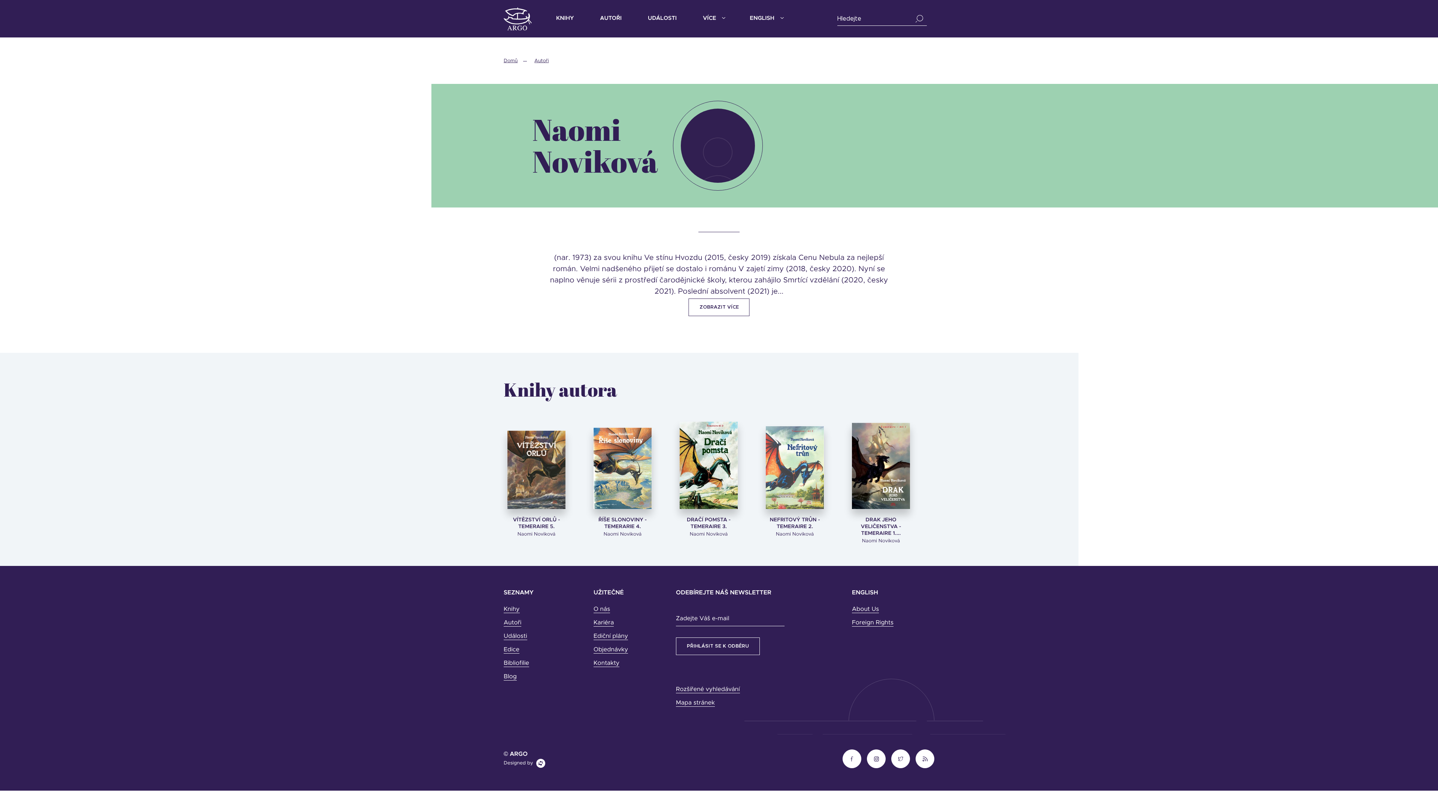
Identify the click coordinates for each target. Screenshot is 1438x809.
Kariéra (604, 623)
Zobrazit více (719, 307)
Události (662, 18)
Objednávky (611, 650)
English (762, 18)
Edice (511, 650)
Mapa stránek (695, 703)
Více (709, 18)
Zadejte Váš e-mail (702, 619)
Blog (510, 677)
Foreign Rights (873, 623)
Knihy (565, 18)
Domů (511, 60)
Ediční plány (611, 636)
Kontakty (606, 663)
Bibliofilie (516, 663)
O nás (602, 609)
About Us (865, 609)
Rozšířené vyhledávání (708, 690)
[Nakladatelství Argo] (518, 18)
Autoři (611, 18)
